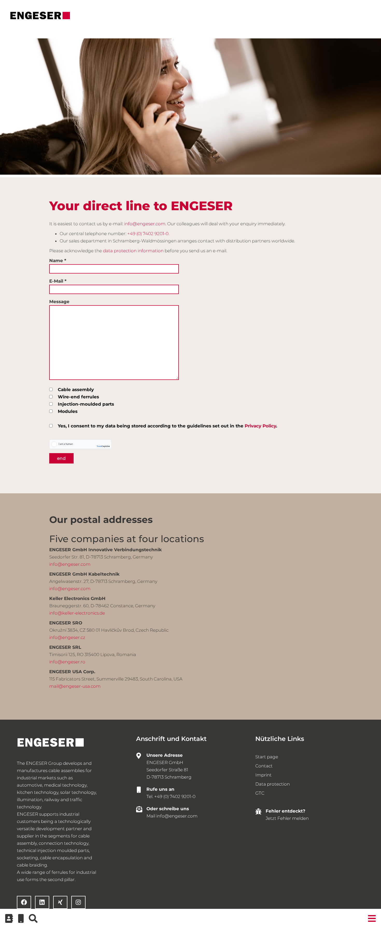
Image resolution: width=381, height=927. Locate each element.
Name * (57, 260)
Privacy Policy (260, 425)
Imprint (263, 775)
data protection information (133, 250)
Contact (264, 765)
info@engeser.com (144, 223)
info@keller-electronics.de (77, 613)
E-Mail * (57, 281)
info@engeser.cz (67, 637)
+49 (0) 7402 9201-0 (147, 233)
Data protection (272, 784)
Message (59, 301)
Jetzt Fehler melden (287, 818)
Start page (266, 756)
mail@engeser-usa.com (75, 686)
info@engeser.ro (67, 661)
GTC (259, 793)
